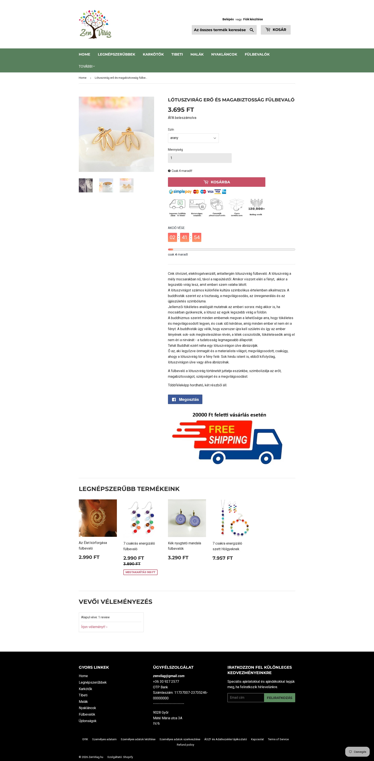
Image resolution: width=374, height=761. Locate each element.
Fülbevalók (257, 54)
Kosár (279, 29)
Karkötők (153, 54)
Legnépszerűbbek (116, 54)
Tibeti (177, 54)
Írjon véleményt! (93, 627)
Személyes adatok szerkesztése (180, 739)
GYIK (85, 739)
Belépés (228, 19)
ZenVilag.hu (96, 757)
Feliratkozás (279, 698)
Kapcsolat (257, 739)
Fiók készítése (253, 19)
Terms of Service (278, 739)
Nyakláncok (224, 54)
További (86, 66)
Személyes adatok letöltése (138, 739)
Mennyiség (175, 149)
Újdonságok (88, 721)
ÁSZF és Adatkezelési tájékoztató (225, 739)
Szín (171, 129)
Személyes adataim (104, 739)
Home (84, 54)
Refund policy (185, 744)
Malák (197, 54)
